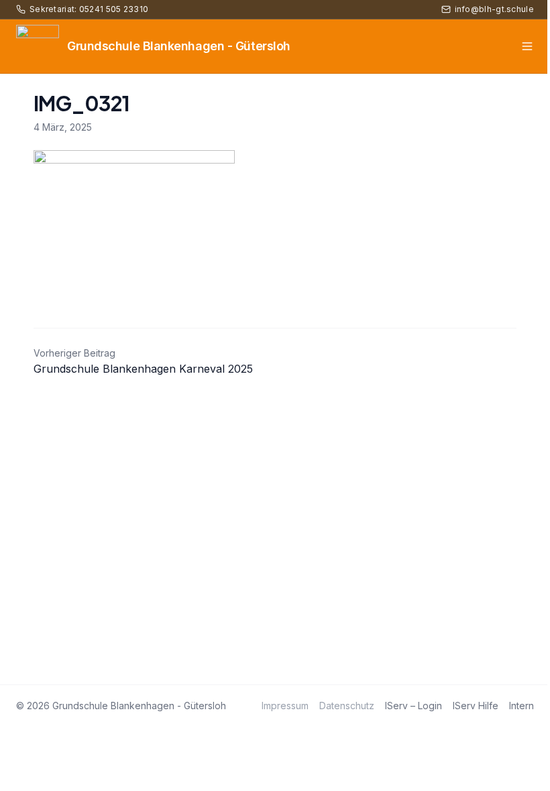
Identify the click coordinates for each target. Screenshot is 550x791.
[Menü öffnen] (527, 46)
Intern (521, 705)
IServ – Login (413, 705)
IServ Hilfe (475, 705)
